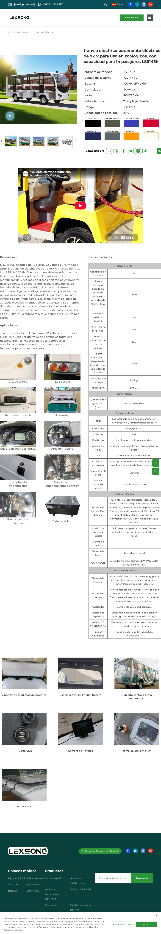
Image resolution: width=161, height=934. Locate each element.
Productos (23, 32)
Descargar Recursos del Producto (101, 851)
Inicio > (12, 32)
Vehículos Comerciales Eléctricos (52, 894)
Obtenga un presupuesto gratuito (132, 18)
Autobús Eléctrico (44, 32)
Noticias (12, 890)
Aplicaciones (33, 884)
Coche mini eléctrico (81, 889)
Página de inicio (17, 878)
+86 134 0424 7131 (52, 4)
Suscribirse (142, 878)
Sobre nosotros (35, 878)
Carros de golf (53, 878)
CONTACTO (32, 890)
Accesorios (51, 905)
